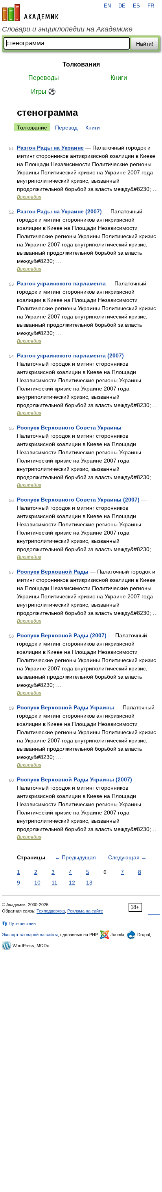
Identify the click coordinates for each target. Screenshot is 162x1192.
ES (136, 6)
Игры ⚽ (43, 91)
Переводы (43, 77)
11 (54, 882)
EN (107, 6)
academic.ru (30, 12)
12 (72, 882)
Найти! (144, 44)
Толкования (81, 64)
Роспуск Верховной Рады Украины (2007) (74, 779)
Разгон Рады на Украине (50, 147)
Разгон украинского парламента (61, 283)
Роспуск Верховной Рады (52, 571)
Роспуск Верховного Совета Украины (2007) (78, 499)
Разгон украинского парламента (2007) (70, 355)
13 (89, 882)
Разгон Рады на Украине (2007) (59, 211)
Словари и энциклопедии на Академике (67, 29)
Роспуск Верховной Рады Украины (65, 707)
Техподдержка (51, 911)
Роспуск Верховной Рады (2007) (62, 635)
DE (121, 6)
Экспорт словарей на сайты (30, 934)
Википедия (29, 197)
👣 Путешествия (19, 923)
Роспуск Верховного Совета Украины (69, 427)
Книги (118, 77)
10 (37, 882)
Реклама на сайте (85, 911)
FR (150, 6)
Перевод (66, 127)
